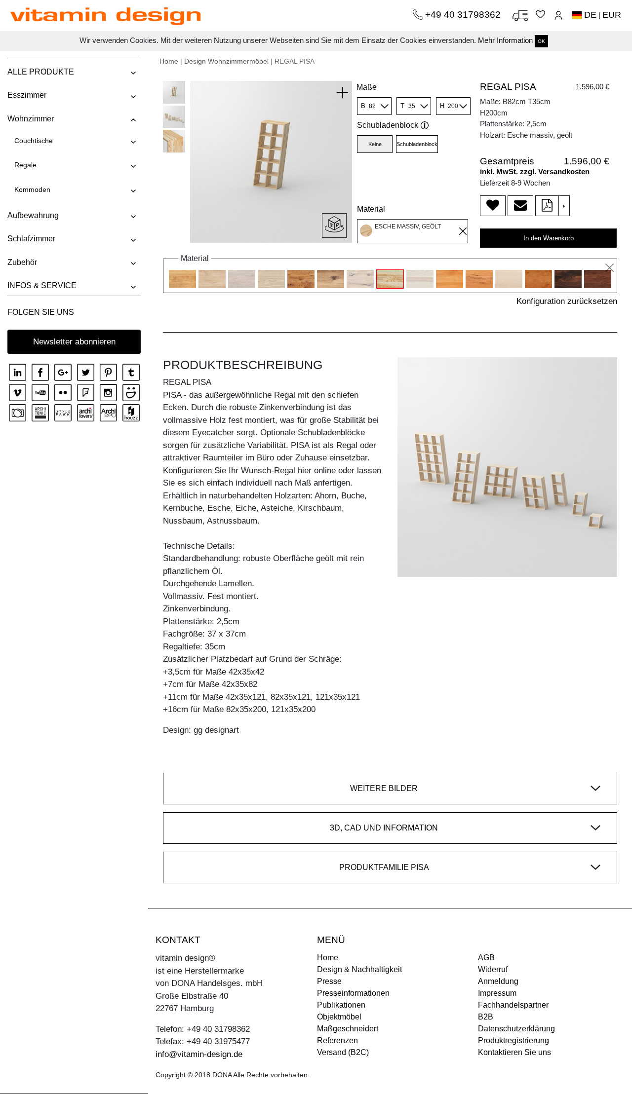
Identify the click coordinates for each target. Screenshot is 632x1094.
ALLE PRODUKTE (40, 72)
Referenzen (337, 1040)
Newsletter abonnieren (74, 341)
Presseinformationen (353, 993)
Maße (366, 87)
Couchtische (33, 141)
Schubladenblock (387, 125)
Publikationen (341, 1005)
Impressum (497, 993)
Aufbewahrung (33, 215)
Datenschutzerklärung (516, 1028)
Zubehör (22, 262)
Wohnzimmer (30, 118)
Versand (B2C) (343, 1052)
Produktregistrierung (513, 1040)
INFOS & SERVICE (42, 285)
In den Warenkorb (548, 238)
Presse (329, 981)
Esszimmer (26, 95)
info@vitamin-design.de (199, 1054)
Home (168, 61)
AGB (486, 957)
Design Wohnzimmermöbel (226, 61)
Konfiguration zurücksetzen (566, 301)
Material (371, 209)
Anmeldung (498, 981)
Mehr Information (505, 40)
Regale (25, 165)
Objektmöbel (339, 1017)
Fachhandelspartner (513, 1005)
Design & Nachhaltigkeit (359, 969)
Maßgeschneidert (347, 1028)
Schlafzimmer (31, 238)
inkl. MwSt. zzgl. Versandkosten (535, 171)
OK (541, 41)
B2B (485, 1017)
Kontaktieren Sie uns (514, 1052)
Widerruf (493, 969)
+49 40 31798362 (464, 14)
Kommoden (32, 189)
